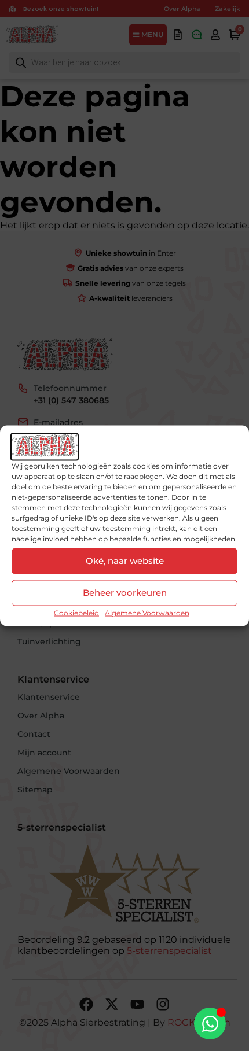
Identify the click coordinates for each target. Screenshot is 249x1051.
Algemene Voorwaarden (147, 612)
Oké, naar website (125, 560)
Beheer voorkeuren (125, 592)
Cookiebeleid (76, 612)
